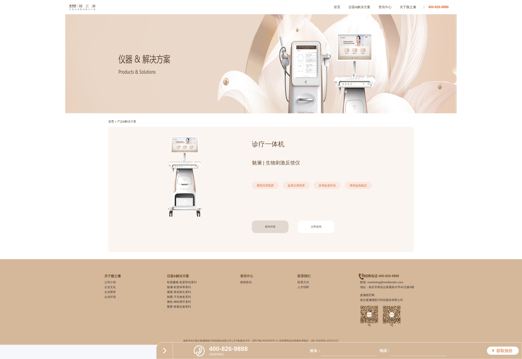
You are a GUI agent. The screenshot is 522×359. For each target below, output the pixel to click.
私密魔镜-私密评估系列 (182, 282)
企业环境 (110, 296)
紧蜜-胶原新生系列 (179, 292)
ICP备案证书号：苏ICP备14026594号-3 (255, 340)
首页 (337, 7)
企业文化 (110, 287)
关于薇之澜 (408, 7)
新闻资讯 (246, 282)
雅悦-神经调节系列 (179, 301)
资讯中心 (385, 7)
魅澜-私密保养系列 (179, 287)
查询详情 (270, 226)
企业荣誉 (110, 292)
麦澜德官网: (367, 295)
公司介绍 (110, 282)
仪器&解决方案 (359, 7)
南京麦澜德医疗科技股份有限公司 (381, 299)
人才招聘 (303, 287)
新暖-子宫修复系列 (179, 296)
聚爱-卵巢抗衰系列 (179, 306)
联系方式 (303, 282)
